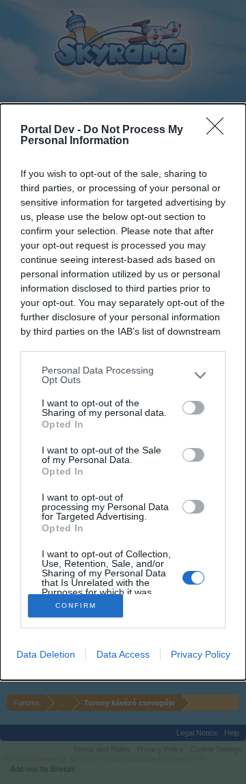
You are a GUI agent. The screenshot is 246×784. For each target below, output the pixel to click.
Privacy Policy (200, 654)
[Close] (219, 130)
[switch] (193, 408)
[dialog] (123, 392)
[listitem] (123, 374)
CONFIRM (75, 605)
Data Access (123, 654)
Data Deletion (45, 654)
